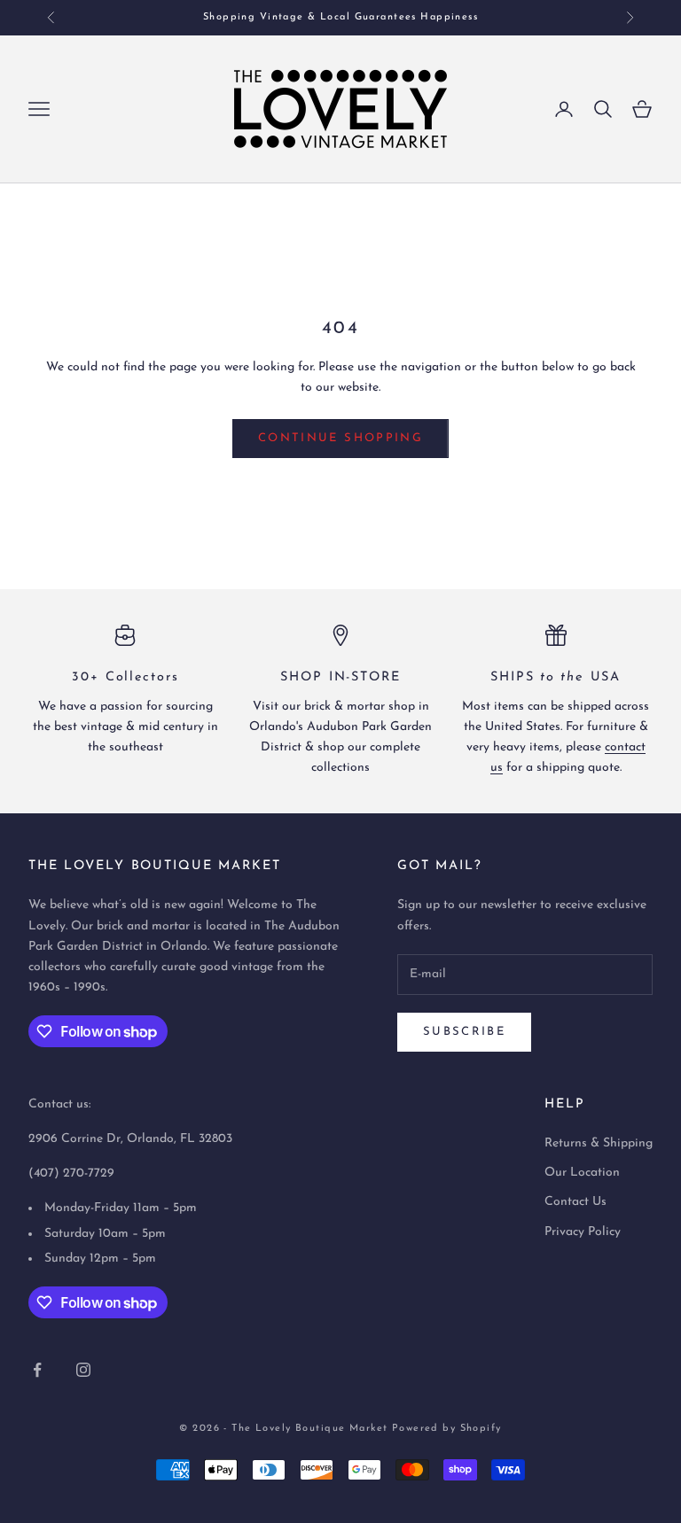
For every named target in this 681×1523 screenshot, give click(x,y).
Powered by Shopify (447, 1429)
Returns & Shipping (598, 1143)
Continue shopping (340, 438)
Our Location (582, 1172)
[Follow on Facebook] (37, 1370)
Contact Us (575, 1201)
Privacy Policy (582, 1232)
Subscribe (464, 1031)
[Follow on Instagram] (83, 1370)
